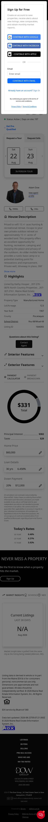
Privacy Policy (16, 106)
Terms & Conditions (30, 106)
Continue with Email (24, 80)
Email (10, 68)
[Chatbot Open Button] (41, 815)
